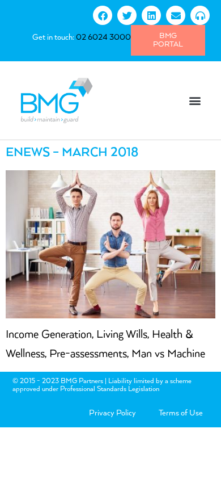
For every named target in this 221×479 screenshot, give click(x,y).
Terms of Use (181, 413)
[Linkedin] (151, 15)
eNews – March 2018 (72, 152)
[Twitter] (127, 15)
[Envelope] (175, 15)
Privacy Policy (112, 413)
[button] (194, 100)
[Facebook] (102, 15)
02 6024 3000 (103, 37)
